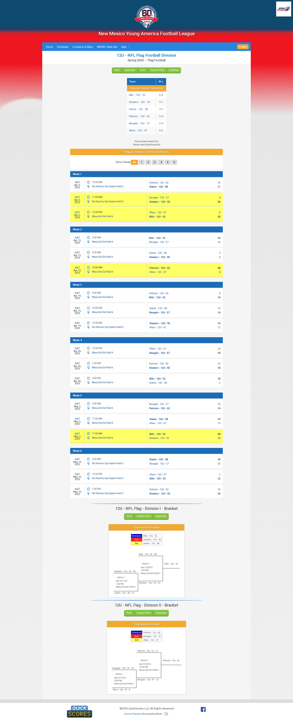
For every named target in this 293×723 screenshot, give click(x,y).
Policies (136, 714)
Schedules (63, 46)
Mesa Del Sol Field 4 (102, 241)
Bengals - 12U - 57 (139, 123)
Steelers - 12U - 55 (139, 102)
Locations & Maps (83, 46)
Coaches (174, 70)
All (134, 162)
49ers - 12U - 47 (138, 130)
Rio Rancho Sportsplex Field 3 (107, 186)
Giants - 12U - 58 (138, 109)
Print (142, 70)
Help (126, 46)
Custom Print (157, 70)
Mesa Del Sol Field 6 (102, 216)
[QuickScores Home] (79, 716)
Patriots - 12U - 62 (139, 116)
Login (242, 46)
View (117, 70)
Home (49, 46)
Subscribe (130, 70)
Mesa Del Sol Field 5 (125, 587)
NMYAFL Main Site (107, 46)
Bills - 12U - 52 (137, 94)
